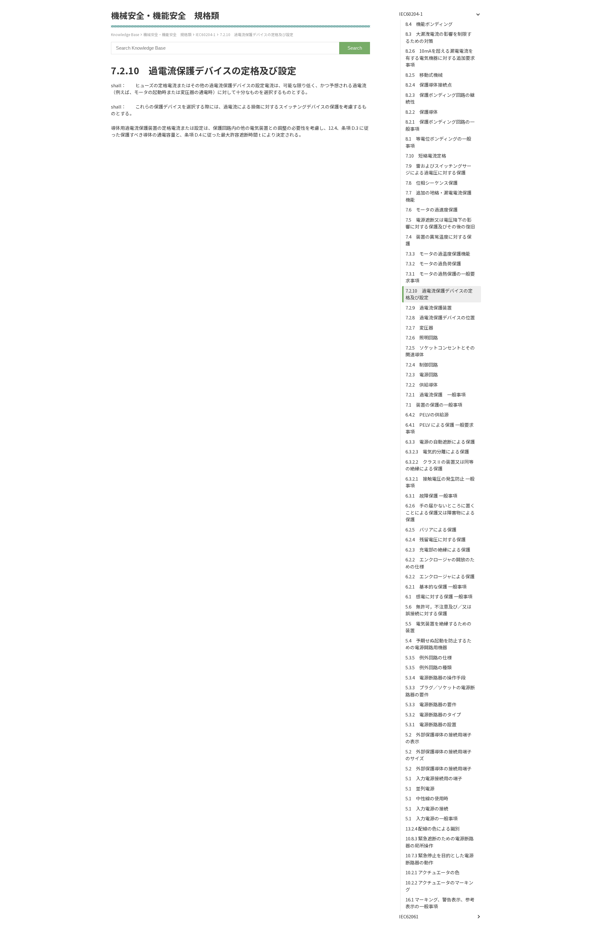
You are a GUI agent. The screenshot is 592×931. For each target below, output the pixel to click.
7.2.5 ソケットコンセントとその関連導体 (440, 351)
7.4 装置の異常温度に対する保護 (438, 240)
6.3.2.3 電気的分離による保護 (437, 451)
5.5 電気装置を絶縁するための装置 (438, 627)
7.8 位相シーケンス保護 (431, 182)
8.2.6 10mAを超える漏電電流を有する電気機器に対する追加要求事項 (440, 57)
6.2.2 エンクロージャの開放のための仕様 (440, 563)
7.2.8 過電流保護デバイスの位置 (440, 317)
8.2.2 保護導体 (421, 112)
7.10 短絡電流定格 (425, 155)
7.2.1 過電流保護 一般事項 (435, 394)
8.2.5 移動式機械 (423, 75)
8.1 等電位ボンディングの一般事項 (438, 142)
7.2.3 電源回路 (421, 374)
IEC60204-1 (206, 34)
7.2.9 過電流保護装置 (428, 307)
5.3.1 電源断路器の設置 (430, 724)
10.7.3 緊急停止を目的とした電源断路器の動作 (439, 859)
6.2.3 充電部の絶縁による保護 (437, 549)
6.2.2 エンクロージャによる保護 (440, 576)
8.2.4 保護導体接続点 (428, 84)
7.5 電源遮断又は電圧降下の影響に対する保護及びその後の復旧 (440, 223)
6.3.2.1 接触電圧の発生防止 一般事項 (440, 482)
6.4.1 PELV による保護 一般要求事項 (439, 428)
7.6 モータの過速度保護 (431, 209)
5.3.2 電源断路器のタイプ (433, 714)
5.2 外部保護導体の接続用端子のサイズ (438, 755)
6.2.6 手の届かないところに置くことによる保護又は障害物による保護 (440, 512)
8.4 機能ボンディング (429, 24)
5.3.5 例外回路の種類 (428, 667)
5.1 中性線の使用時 (426, 798)
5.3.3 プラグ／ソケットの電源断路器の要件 (440, 691)
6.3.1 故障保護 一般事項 (431, 495)
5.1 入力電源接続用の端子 (433, 778)
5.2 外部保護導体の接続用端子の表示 (438, 738)
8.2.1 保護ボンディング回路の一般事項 (440, 125)
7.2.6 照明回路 (421, 337)
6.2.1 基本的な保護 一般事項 (436, 586)
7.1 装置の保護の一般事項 (433, 404)
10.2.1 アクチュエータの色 (432, 872)
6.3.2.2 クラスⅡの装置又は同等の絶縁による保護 (439, 465)
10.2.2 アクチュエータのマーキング (439, 886)
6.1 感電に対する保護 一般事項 (438, 596)
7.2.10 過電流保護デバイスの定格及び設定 (256, 34)
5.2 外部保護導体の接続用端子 (438, 768)
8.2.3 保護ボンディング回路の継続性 (440, 98)
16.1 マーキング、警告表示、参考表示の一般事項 (440, 903)
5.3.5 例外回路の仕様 (428, 657)
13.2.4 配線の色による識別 (432, 828)
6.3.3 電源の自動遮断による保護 (440, 441)
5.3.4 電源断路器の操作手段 (435, 677)
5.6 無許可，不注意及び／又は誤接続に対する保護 (438, 610)
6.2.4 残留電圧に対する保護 (435, 539)
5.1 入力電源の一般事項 (431, 818)
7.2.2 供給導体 (421, 384)
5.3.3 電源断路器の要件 (430, 704)
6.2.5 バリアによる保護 (430, 529)
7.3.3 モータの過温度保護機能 (437, 253)
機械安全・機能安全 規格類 (167, 34)
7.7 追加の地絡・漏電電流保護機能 (438, 196)
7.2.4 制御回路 (421, 364)
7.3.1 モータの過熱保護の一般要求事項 (440, 277)
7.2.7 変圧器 (419, 327)
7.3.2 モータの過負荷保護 (433, 263)
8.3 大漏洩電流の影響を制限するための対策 (438, 37)
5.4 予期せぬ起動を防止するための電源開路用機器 (438, 644)
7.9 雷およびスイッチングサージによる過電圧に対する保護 (438, 169)
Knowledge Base (125, 34)
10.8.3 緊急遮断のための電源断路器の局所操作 (439, 842)
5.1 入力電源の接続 (426, 808)
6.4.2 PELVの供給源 (427, 414)
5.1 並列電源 (419, 788)
